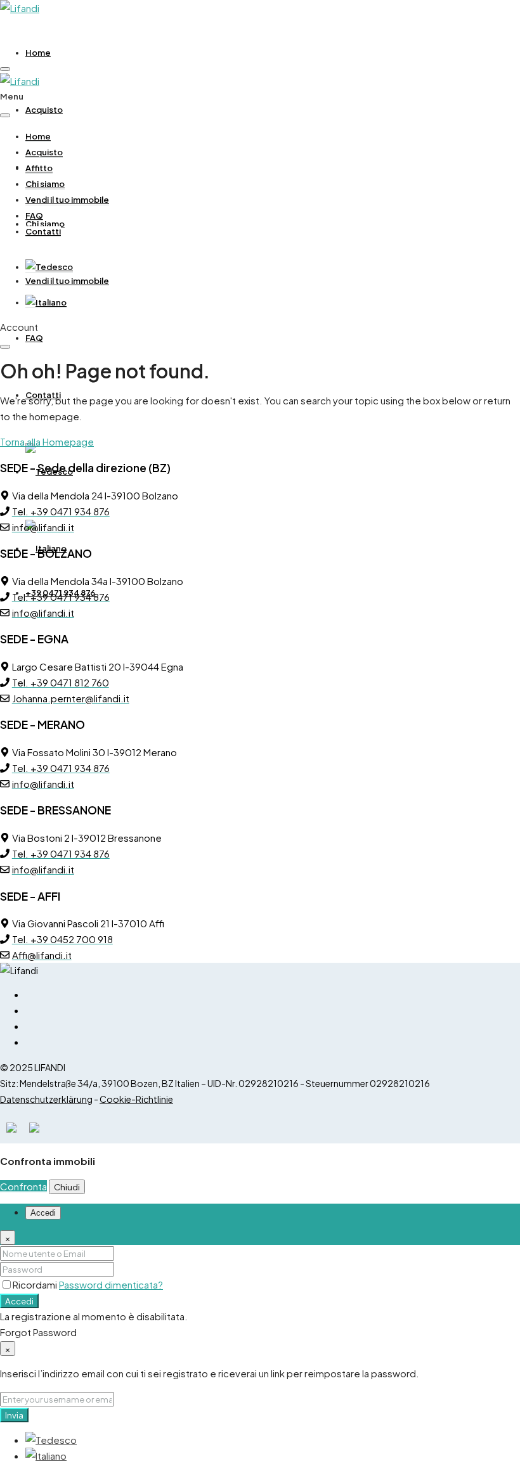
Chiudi (67, 1186)
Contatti (43, 231)
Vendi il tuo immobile (67, 281)
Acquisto (44, 110)
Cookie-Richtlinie (136, 1099)
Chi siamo (45, 184)
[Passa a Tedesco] (49, 267)
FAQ (34, 338)
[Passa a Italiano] (46, 1456)
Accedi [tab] (43, 1213)
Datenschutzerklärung (46, 1099)
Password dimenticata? (111, 1284)
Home (38, 53)
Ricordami (36, 1284)
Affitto (39, 168)
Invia (14, 1415)
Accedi (19, 1301)
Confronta (23, 1186)
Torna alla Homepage (47, 441)
